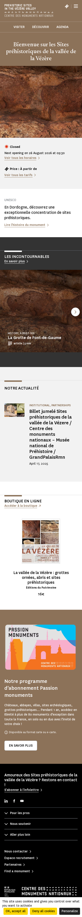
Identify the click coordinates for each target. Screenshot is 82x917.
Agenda (62, 27)
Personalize (69, 911)
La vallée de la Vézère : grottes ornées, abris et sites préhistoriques (41, 577)
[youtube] (22, 801)
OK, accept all (16, 911)
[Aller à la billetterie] (67, 6)
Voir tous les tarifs (18, 175)
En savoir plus (21, 746)
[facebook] (14, 801)
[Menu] (76, 6)
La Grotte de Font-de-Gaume (34, 337)
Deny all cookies (43, 911)
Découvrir (40, 27)
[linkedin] (6, 801)
